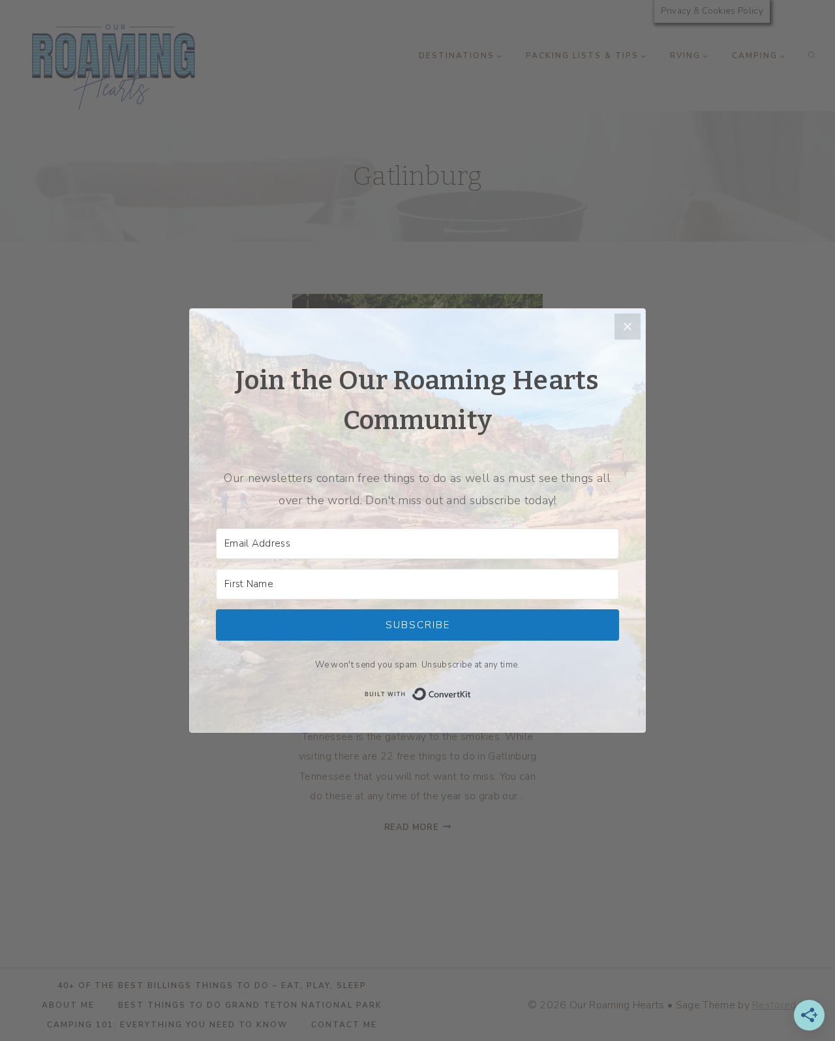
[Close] (628, 326)
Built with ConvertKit (471, 693)
